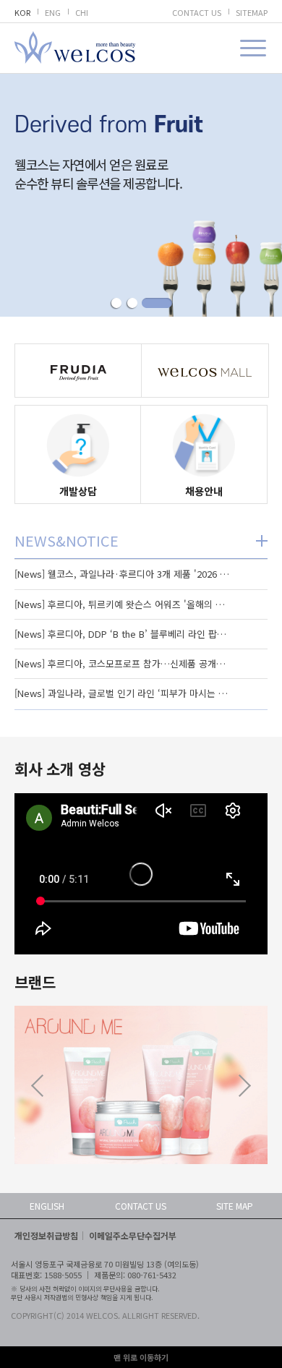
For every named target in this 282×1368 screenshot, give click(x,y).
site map (234, 1206)
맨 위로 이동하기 (141, 1357)
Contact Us (140, 1206)
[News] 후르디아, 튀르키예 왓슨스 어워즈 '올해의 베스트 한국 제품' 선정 (122, 604)
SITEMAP (252, 12)
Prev (37, 1085)
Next (245, 1085)
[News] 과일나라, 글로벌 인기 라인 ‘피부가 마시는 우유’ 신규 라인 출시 (122, 693)
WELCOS (74, 47)
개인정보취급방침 (46, 1235)
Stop (141, 195)
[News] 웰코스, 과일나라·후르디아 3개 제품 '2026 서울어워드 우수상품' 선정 (122, 574)
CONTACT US (196, 12)
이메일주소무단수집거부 (132, 1235)
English (47, 1206)
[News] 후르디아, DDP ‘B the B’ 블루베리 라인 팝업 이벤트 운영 (122, 634)
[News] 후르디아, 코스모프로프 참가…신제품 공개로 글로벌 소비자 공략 (122, 663)
